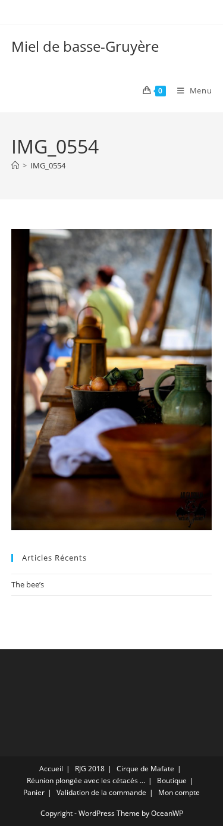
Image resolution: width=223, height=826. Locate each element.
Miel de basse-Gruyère (85, 46)
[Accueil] (15, 165)
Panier (34, 792)
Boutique (172, 780)
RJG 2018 (90, 769)
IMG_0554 (47, 165)
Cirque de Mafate (145, 769)
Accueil (51, 769)
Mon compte (179, 792)
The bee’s (27, 584)
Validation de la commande (101, 792)
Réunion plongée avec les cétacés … (86, 780)
